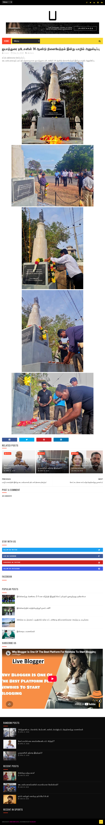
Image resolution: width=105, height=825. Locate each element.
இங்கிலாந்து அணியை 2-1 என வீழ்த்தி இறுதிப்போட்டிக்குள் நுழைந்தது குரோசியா (51, 596)
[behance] (102, 2)
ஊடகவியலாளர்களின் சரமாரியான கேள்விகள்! (38, 784)
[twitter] (90, 2)
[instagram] (97, 2)
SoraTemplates (14, 822)
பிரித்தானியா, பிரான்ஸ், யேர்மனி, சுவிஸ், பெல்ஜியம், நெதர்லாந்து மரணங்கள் (50, 729)
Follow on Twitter (10, 550)
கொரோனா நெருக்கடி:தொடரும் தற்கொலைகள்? (85, 466)
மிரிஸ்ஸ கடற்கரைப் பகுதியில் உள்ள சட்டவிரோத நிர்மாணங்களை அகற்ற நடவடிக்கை (53, 619)
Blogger (33, 822)
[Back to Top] (101, 822)
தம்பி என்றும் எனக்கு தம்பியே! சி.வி (33, 796)
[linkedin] (94, 2)
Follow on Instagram (11, 569)
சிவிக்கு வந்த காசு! (26, 772)
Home (6, 41)
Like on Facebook (9, 556)
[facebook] (87, 2)
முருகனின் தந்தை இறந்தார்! (50, 467)
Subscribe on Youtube (11, 562)
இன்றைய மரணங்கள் (26, 631)
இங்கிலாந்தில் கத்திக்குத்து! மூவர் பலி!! (33, 608)
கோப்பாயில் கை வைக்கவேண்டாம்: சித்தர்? (18, 466)
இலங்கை (31, 53)
